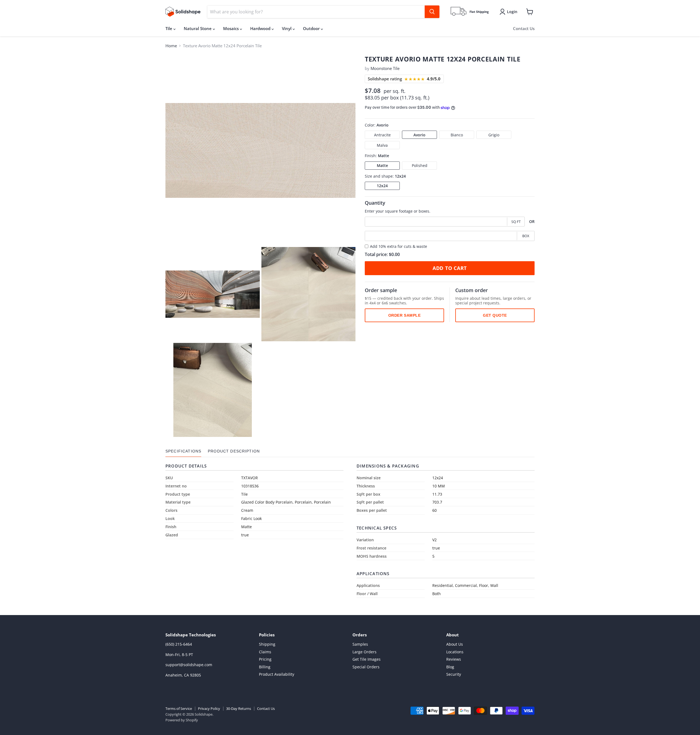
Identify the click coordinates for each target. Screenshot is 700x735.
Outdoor (312, 28)
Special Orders (366, 666)
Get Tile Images (366, 659)
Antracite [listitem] (382, 134)
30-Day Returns (238, 708)
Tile (169, 28)
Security (453, 674)
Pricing (265, 659)
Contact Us (524, 28)
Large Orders (364, 651)
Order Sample (404, 315)
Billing (264, 666)
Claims (265, 651)
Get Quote (495, 315)
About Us (454, 644)
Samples (360, 644)
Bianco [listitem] (457, 134)
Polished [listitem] (419, 165)
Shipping (267, 644)
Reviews (453, 659)
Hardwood (261, 28)
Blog (450, 666)
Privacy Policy (209, 708)
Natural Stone (198, 28)
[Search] (432, 11)
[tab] (183, 451)
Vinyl (287, 28)
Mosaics (231, 28)
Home (171, 45)
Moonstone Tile (385, 68)
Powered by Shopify (181, 720)
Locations (454, 651)
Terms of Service (178, 708)
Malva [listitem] (382, 145)
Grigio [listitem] (493, 134)
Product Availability (276, 674)
